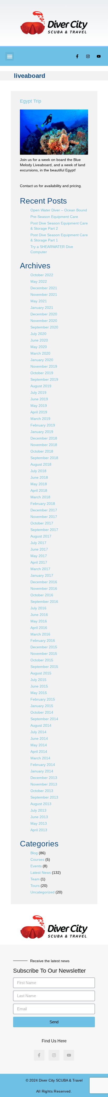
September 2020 (44, 327)
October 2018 (41, 451)
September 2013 (44, 797)
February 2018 (42, 503)
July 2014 (38, 732)
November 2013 (43, 784)
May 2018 (38, 484)
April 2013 (38, 830)
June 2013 (39, 817)
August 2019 (40, 386)
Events (36, 866)
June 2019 (39, 399)
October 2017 (41, 523)
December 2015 (43, 647)
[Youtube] (99, 56)
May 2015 (38, 693)
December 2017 (43, 510)
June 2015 (39, 686)
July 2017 (38, 543)
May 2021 (38, 301)
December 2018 (43, 438)
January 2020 (41, 360)
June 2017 (39, 549)
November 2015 (43, 653)
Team (35, 879)
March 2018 (40, 497)
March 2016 (40, 634)
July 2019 (38, 392)
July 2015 (38, 680)
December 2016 (43, 582)
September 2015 (44, 667)
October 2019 (41, 373)
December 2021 (43, 288)
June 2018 (39, 477)
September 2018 (44, 458)
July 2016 (38, 608)
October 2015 (41, 660)
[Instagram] (88, 56)
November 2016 (43, 588)
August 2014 (40, 725)
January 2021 (41, 307)
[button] (9, 56)
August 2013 (40, 804)
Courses (37, 859)
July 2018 (38, 471)
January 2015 (41, 706)
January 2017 (41, 575)
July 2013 (38, 810)
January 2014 (41, 771)
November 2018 (43, 445)
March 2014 (40, 758)
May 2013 (38, 823)
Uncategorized (42, 892)
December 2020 (43, 314)
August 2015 (40, 673)
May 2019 (38, 405)
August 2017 (40, 536)
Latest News (40, 872)
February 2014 (42, 765)
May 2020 (38, 347)
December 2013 (43, 778)
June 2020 (39, 340)
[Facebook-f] (77, 56)
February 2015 (42, 699)
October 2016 (41, 595)
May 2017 (38, 556)
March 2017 (40, 569)
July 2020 (38, 334)
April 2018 (38, 490)
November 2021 (43, 294)
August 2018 (40, 464)
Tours (35, 886)
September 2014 (44, 719)
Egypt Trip (30, 101)
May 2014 (38, 745)
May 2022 (38, 281)
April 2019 (38, 412)
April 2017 (38, 562)
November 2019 (43, 366)
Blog (34, 853)
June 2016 (39, 615)
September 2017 (44, 530)
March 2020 (40, 353)
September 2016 (44, 601)
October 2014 (41, 712)
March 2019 (40, 419)
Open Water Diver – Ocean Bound (58, 210)
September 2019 (44, 379)
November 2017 (43, 517)
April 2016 (38, 628)
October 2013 (41, 791)
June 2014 (39, 738)
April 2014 (38, 751)
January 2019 (41, 432)
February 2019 (42, 425)
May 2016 (38, 621)
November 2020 (43, 321)
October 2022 (41, 275)
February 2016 (42, 640)
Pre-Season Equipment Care (54, 217)
